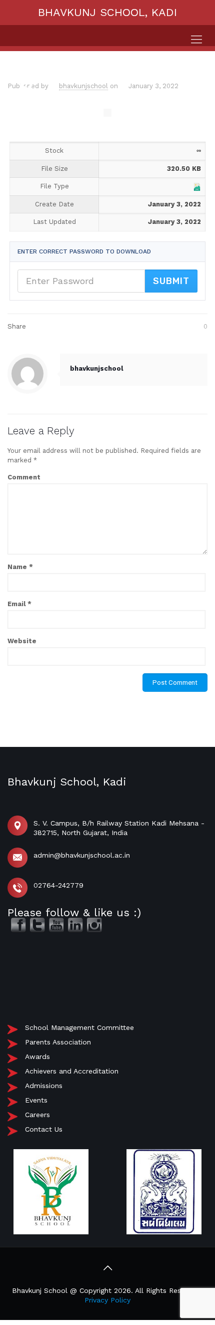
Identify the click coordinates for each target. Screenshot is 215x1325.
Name (20, 567)
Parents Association (58, 1042)
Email (20, 604)
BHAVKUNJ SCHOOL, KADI (107, 12)
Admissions (43, 1086)
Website (22, 641)
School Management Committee (79, 1027)
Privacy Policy (107, 1300)
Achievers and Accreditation (71, 1071)
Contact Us (43, 1129)
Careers (37, 1115)
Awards (37, 1056)
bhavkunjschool (83, 86)
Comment (24, 477)
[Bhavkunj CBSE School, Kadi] (26, 99)
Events (36, 1100)
